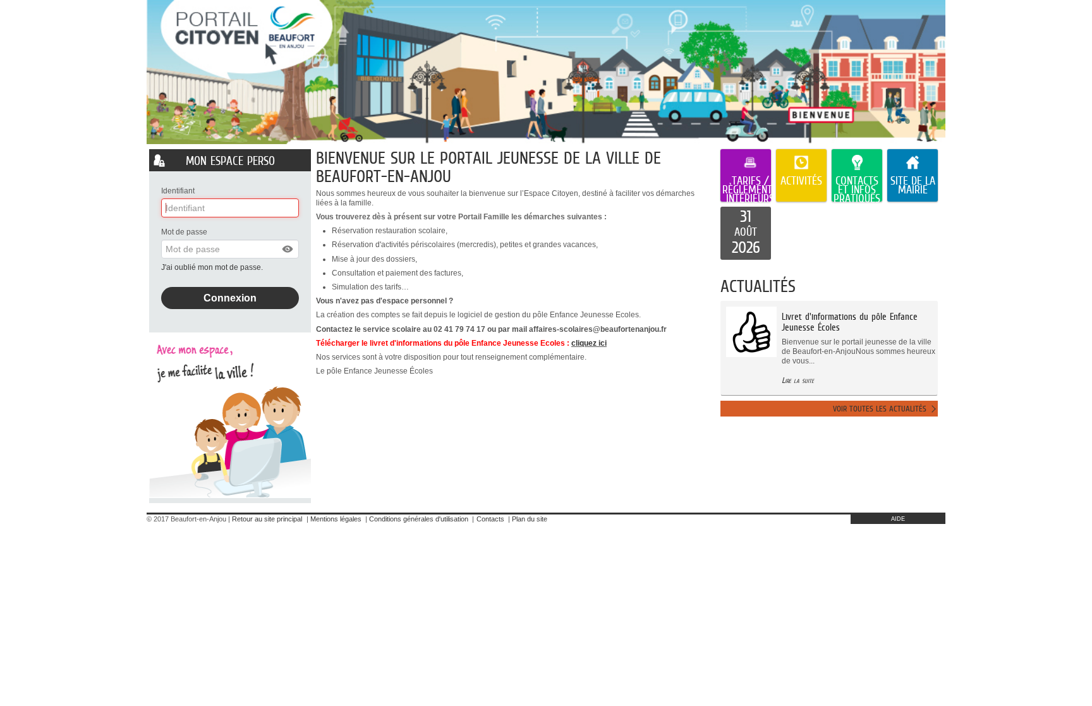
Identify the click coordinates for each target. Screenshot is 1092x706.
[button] (288, 249)
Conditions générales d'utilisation (418, 519)
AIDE (898, 519)
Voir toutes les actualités (879, 408)
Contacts (490, 519)
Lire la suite (798, 380)
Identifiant (178, 190)
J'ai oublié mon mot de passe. (213, 267)
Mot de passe (184, 232)
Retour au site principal (267, 519)
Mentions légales (335, 519)
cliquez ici (589, 343)
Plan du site (529, 519)
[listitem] (745, 233)
